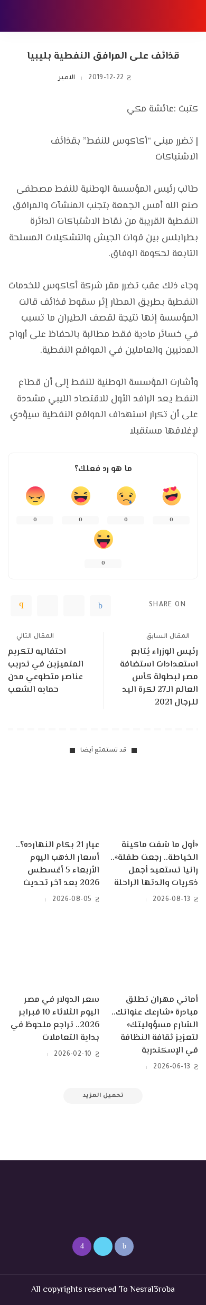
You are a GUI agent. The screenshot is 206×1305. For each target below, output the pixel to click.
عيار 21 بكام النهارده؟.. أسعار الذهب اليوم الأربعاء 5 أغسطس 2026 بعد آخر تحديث (57, 864)
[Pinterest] (47, 605)
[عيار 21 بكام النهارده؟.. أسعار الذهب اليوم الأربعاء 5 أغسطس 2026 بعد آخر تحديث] (53, 799)
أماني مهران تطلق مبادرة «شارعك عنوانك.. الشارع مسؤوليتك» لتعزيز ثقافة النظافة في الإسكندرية (154, 1025)
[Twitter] (74, 605)
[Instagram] (81, 1246)
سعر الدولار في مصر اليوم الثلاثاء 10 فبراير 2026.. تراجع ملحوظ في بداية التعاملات (55, 1019)
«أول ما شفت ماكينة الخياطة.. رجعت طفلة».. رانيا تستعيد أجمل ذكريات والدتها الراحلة (154, 864)
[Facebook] (100, 605)
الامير (66, 78)
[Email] (21, 605)
